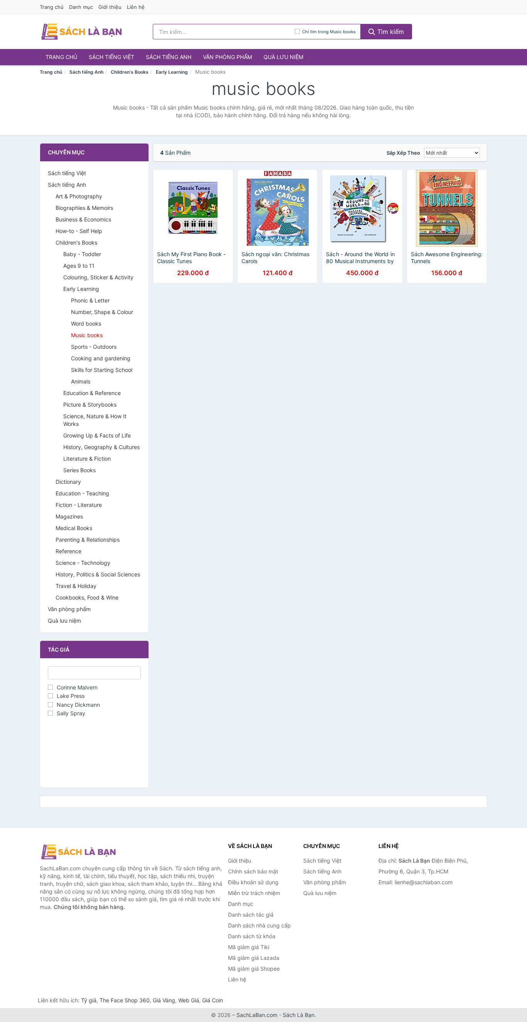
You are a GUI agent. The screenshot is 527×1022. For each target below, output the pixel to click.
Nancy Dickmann (78, 704)
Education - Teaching (82, 493)
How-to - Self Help (79, 231)
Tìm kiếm (389, 31)
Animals (80, 381)
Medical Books (74, 528)
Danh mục (81, 7)
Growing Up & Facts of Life (97, 435)
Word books (86, 323)
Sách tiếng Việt (111, 57)
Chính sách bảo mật (253, 871)
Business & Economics (83, 219)
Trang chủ (52, 7)
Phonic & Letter (90, 300)
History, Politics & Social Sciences (98, 574)
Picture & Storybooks (90, 404)
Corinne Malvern (77, 687)
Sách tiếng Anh (168, 57)
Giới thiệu (110, 7)
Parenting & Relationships (88, 539)
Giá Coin (212, 1000)
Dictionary (68, 481)
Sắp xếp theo (403, 153)
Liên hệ (136, 7)
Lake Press (70, 696)
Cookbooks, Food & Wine (87, 597)
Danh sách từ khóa (251, 936)
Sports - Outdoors (94, 346)
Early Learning (172, 72)
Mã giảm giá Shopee (254, 968)
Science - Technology (83, 562)
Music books (87, 335)
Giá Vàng (164, 1000)
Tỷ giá (88, 1000)
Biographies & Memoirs (84, 207)
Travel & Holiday (76, 586)
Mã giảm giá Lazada (253, 957)
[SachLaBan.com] (81, 31)
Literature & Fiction (87, 458)
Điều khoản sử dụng (253, 882)
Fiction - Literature (79, 505)
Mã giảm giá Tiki (248, 947)
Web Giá (188, 1000)
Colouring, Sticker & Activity (98, 277)
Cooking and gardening (100, 358)
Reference (68, 551)
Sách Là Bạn (298, 1015)
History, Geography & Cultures (101, 447)
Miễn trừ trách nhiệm (254, 893)
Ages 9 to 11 (79, 265)
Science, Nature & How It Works (95, 420)
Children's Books (130, 72)
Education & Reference (92, 393)
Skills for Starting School (101, 370)
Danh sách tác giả (251, 914)
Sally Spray (71, 713)
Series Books (79, 470)
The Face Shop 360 (125, 1000)
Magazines (69, 516)
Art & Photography (79, 196)
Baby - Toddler (82, 254)
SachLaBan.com (256, 1015)
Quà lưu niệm (283, 57)
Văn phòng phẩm (227, 57)
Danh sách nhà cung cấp (259, 925)
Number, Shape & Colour (102, 312)
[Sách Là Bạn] (78, 852)
